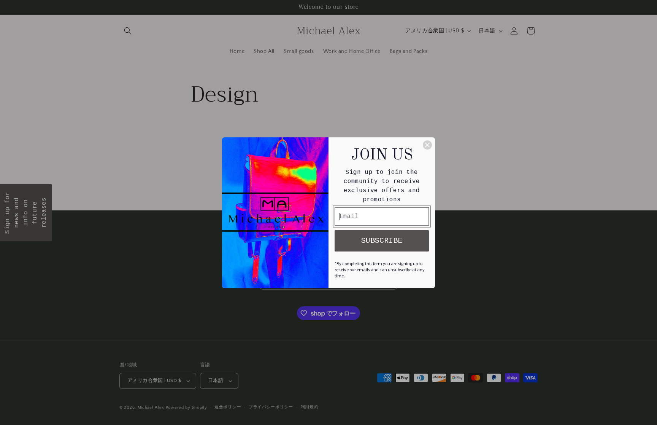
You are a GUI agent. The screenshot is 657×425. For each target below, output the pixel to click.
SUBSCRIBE (381, 240)
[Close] (427, 145)
